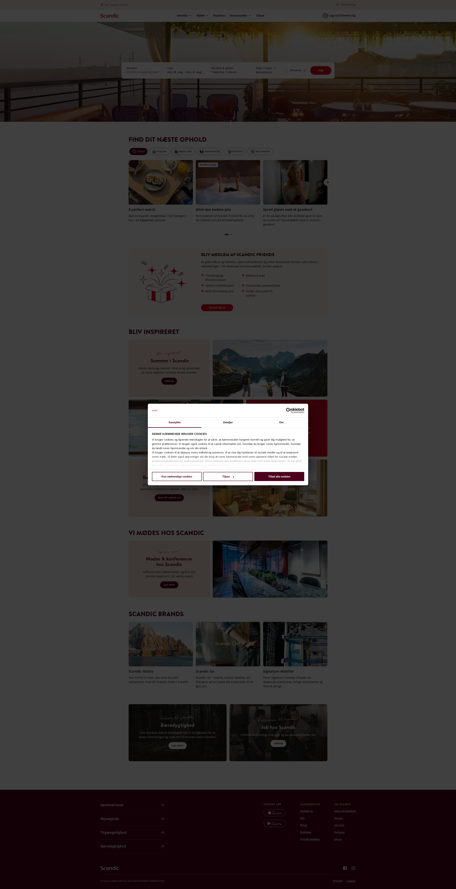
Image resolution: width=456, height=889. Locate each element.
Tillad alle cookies (279, 476)
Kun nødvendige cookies (176, 476)
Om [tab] (281, 422)
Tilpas (226, 476)
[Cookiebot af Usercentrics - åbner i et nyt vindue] (288, 410)
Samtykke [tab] (175, 422)
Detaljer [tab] (228, 422)
